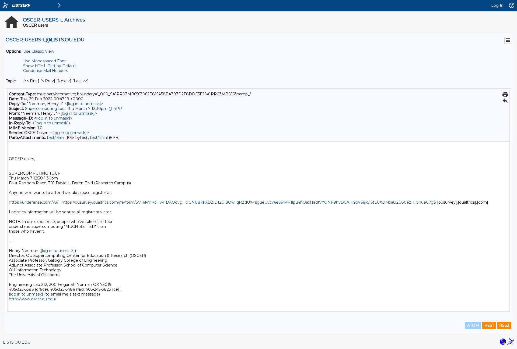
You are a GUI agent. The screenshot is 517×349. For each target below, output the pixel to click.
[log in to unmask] (84, 103)
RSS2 (504, 325)
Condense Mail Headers (45, 70)
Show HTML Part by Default (49, 65)
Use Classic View (38, 51)
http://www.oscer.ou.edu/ (32, 299)
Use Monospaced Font (44, 61)
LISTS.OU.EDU (16, 342)
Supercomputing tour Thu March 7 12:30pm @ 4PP (73, 108)
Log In (497, 5)
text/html (99, 137)
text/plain (55, 137)
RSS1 (489, 325)
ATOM (473, 325)
